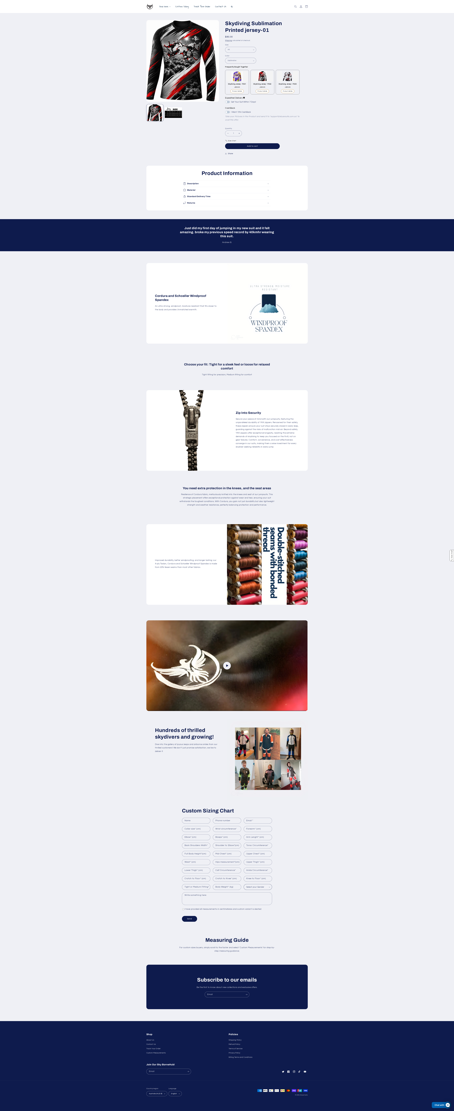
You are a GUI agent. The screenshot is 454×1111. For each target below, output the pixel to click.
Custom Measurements (156, 1053)
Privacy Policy (234, 1053)
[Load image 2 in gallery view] (173, 112)
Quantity (228, 128)
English (174, 1093)
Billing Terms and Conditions (240, 1057)
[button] (295, 6)
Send (189, 919)
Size (226, 45)
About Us (150, 1040)
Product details (237, 91)
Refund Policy (234, 1044)
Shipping (228, 40)
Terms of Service (235, 1049)
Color (227, 56)
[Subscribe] (246, 994)
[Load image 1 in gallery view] (155, 112)
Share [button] (230, 153)
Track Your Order (153, 1049)
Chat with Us (441, 1105)
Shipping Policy (235, 1040)
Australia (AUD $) (155, 1093)
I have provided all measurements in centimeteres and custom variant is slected (223, 909)
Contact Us (151, 1044)
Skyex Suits (304, 1095)
